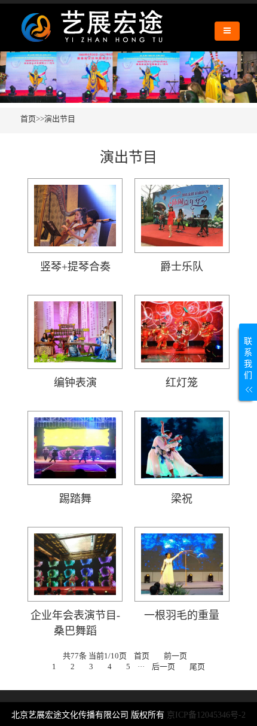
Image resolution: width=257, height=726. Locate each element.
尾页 (197, 666)
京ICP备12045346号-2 (206, 714)
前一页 (175, 655)
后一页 (163, 666)
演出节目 (59, 118)
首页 (28, 118)
